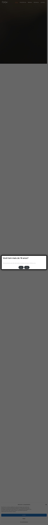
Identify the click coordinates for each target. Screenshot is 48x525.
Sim (21, 267)
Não (27, 267)
